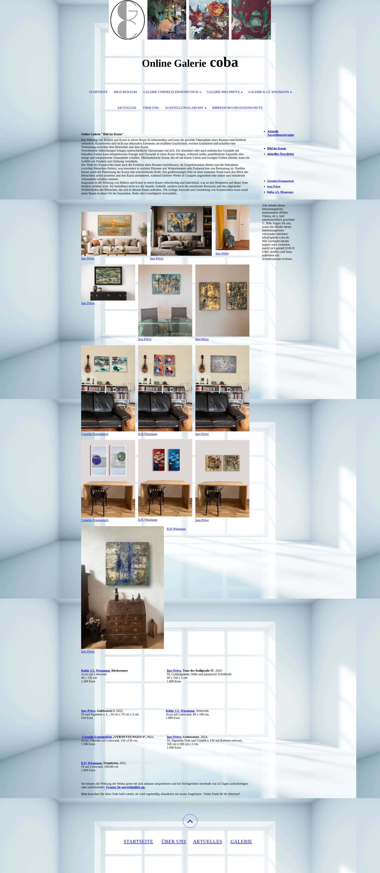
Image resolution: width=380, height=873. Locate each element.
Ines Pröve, (88, 710)
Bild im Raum (125, 92)
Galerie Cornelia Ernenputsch (170, 92)
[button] (190, 821)
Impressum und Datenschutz (237, 107)
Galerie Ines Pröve (223, 92)
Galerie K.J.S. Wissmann (268, 92)
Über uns (151, 107)
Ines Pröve (87, 258)
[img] (190, 20)
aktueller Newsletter (280, 154)
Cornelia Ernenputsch (94, 434)
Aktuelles (126, 107)
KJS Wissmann (147, 434)
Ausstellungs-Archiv (184, 107)
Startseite (98, 92)
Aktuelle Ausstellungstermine (280, 133)
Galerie (241, 841)
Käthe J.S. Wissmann (95, 670)
